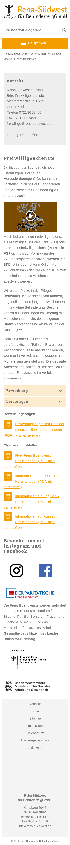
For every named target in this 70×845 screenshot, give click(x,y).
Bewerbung (17, 390)
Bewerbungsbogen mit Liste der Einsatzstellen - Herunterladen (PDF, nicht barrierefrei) (34, 429)
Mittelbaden (54, 53)
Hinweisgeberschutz (35, 740)
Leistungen (17, 401)
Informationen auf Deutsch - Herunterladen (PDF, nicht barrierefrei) (31, 481)
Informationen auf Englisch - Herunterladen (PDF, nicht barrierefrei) (31, 501)
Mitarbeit (8, 58)
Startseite (35, 704)
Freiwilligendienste (25, 58)
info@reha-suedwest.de (34, 826)
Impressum (35, 725)
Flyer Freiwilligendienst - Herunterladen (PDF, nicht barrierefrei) (29, 461)
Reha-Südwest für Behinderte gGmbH (25, 53)
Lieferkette (35, 747)
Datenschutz (35, 733)
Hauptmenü (38, 43)
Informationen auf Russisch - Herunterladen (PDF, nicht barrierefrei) (32, 522)
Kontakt (35, 711)
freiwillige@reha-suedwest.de (29, 124)
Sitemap (35, 718)
